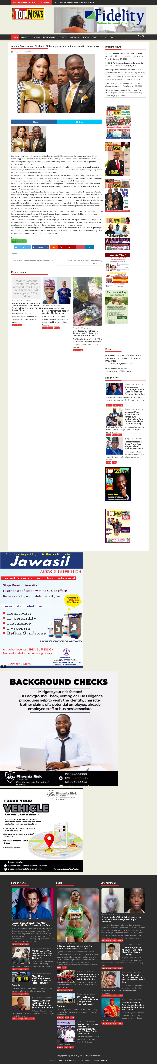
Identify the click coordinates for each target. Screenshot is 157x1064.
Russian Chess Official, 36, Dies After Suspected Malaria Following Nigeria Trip (85, 2)
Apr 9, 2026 (82, 994)
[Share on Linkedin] (89, 247)
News (15, 37)
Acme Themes (101, 1060)
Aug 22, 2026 (37, 973)
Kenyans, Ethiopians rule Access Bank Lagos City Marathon (84, 262)
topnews (28, 52)
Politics (36, 37)
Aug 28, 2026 (130, 409)
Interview (74, 37)
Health (86, 37)
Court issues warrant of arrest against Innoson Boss (33, 261)
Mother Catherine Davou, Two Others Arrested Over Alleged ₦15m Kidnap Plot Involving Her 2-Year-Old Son (26, 289)
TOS (111, 37)
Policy (104, 37)
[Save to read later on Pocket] (80, 247)
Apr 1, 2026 (82, 1021)
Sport (94, 37)
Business (25, 37)
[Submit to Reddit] (54, 247)
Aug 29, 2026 (17, 300)
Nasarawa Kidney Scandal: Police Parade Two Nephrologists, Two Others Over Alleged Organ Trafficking (124, 93)
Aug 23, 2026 (127, 1000)
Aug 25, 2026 (127, 972)
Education (60, 1017)
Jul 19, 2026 (82, 971)
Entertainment (49, 37)
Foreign (109, 405)
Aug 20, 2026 (37, 998)
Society (63, 37)
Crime (14, 325)
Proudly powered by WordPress (63, 1060)
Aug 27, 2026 (130, 439)
